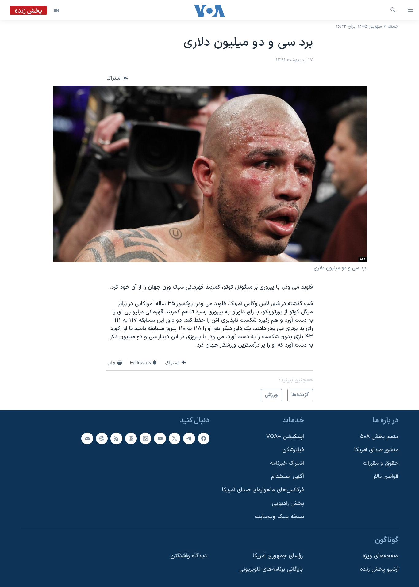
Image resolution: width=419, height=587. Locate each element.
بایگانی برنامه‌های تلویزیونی (271, 569)
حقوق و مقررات (380, 463)
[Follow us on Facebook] (204, 438)
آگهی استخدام (287, 476)
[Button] (117, 78)
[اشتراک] (87, 438)
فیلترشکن (293, 450)
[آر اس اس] (116, 438)
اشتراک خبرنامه (287, 463)
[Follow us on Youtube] (160, 438)
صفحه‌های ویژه (380, 556)
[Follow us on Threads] (131, 438)
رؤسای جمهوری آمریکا (278, 556)
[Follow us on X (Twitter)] (174, 438)
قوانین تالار (385, 476)
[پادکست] (102, 438)
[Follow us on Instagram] (145, 438)
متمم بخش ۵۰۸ (379, 436)
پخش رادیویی (288, 503)
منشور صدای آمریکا (376, 450)
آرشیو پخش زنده (379, 569)
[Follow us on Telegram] (189, 438)
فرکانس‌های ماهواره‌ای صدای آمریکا (263, 490)
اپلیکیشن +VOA (285, 436)
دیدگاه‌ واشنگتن (189, 556)
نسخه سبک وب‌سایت (279, 517)
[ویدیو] (56, 10)
